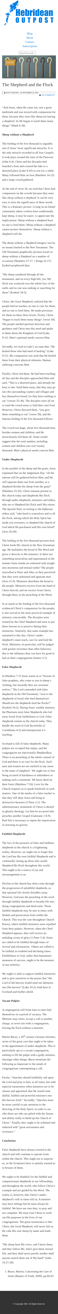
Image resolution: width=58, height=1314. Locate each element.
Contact (29, 41)
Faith (10, 62)
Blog (30, 33)
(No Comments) (48, 95)
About (29, 37)
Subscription (30, 46)
